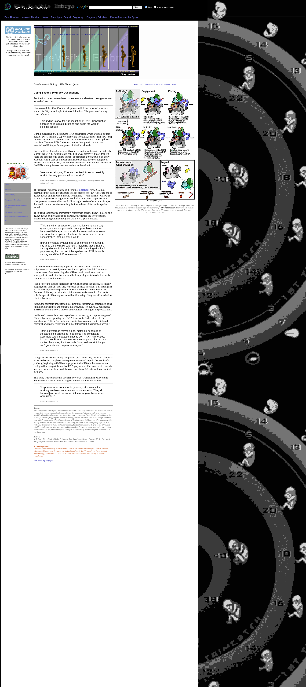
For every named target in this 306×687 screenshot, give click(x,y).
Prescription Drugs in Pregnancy (67, 17)
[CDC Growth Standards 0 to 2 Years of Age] (18, 180)
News (45, 17)
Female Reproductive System (124, 17)
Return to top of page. (43, 461)
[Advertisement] (18, 108)
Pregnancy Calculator (97, 17)
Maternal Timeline (30, 17)
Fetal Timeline (11, 17)
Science (84, 190)
